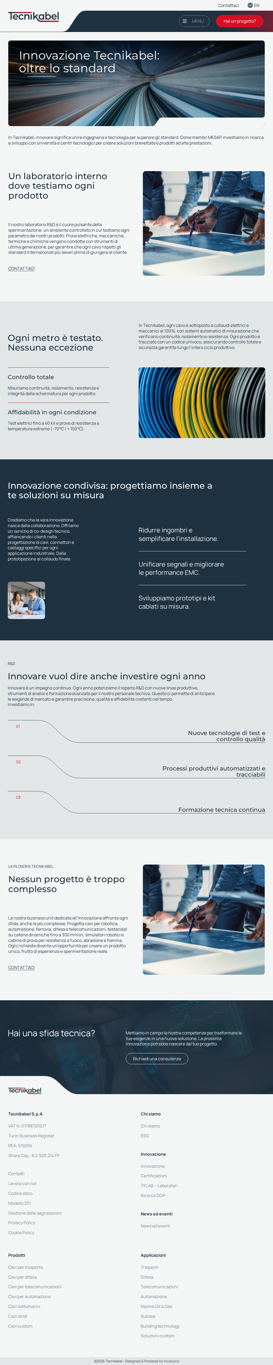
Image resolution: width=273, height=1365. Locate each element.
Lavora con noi (22, 1183)
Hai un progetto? (240, 21)
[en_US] (256, 5)
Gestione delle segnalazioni (35, 1213)
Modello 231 (19, 1203)
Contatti (16, 1174)
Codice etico (20, 1193)
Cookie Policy (21, 1232)
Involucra (171, 1361)
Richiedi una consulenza (157, 1059)
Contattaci (228, 5)
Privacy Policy (21, 1223)
